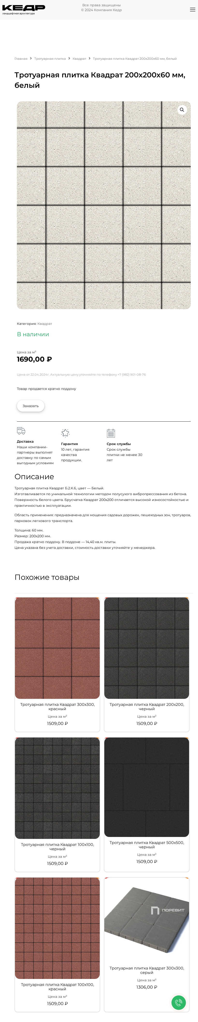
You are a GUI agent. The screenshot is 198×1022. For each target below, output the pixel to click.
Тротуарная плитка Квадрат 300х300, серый (147, 970)
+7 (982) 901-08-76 (132, 374)
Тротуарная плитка (50, 58)
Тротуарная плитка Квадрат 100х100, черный (57, 847)
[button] (182, 110)
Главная (21, 58)
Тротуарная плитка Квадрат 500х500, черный (147, 845)
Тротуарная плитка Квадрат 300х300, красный (57, 706)
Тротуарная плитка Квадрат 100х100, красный (57, 987)
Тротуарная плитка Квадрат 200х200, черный (147, 706)
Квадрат (79, 58)
